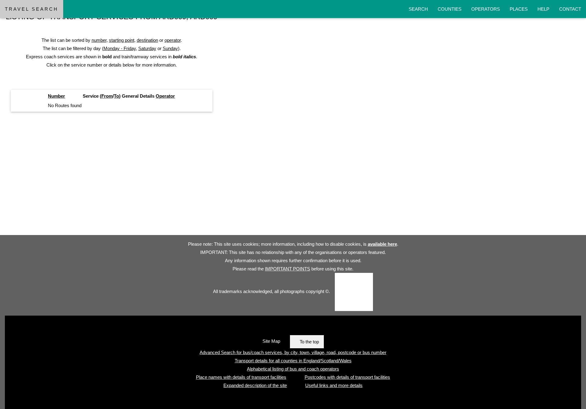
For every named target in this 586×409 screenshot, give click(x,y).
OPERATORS (485, 9)
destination (147, 40)
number (99, 40)
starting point (121, 40)
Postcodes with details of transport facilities (347, 377)
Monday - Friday (119, 48)
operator (173, 40)
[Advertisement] (183, 176)
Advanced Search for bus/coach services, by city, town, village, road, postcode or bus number (293, 352)
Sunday (170, 48)
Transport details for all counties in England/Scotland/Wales (293, 360)
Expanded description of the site (255, 385)
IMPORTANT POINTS (287, 268)
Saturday (147, 48)
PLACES (519, 9)
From (107, 96)
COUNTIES (449, 9)
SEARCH (418, 9)
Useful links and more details (334, 385)
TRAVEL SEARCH (31, 9)
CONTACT (570, 9)
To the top (309, 341)
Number (56, 96)
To (116, 96)
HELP (543, 9)
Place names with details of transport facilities (241, 377)
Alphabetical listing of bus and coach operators (293, 368)
